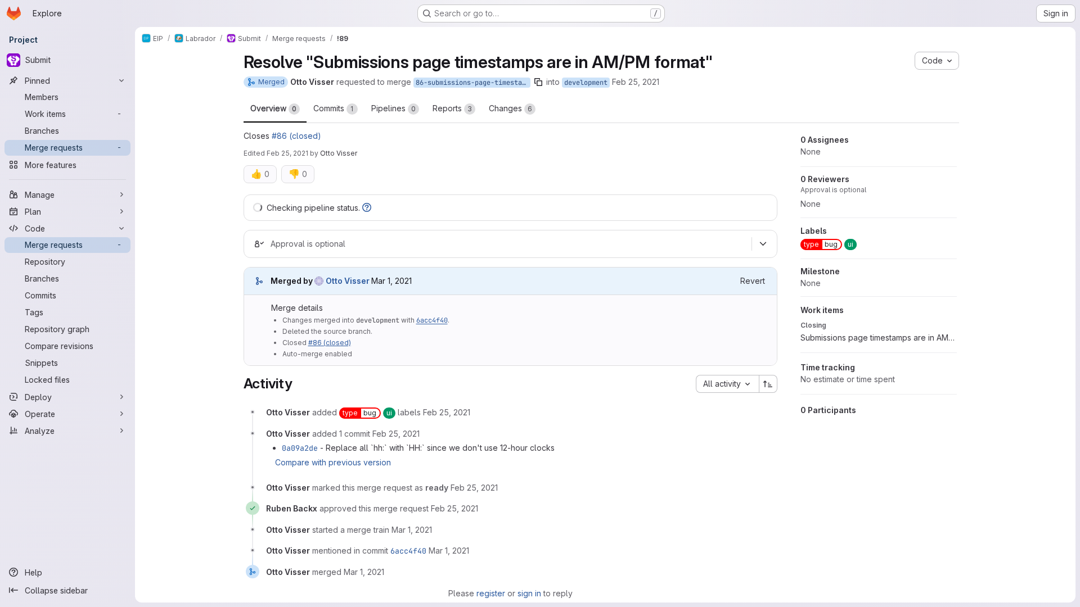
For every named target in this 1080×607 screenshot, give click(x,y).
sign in (529, 593)
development (586, 82)
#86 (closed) (296, 136)
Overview (273, 108)
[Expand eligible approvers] (763, 244)
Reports (452, 108)
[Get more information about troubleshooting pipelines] (366, 208)
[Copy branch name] (538, 82)
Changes (510, 108)
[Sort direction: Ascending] (768, 384)
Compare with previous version (333, 462)
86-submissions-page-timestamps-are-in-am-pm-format (473, 82)
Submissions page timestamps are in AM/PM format (878, 337)
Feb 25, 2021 (635, 82)
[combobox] (727, 384)
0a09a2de (300, 448)
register (490, 593)
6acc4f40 (432, 320)
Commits (333, 108)
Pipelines (393, 108)
